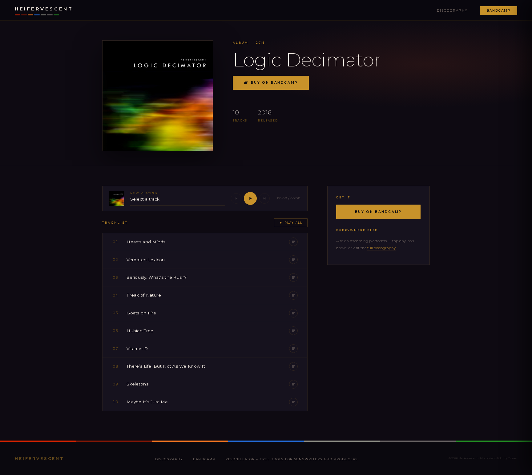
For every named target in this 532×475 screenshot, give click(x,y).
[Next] (264, 198)
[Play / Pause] (250, 198)
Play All (293, 222)
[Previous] (236, 198)
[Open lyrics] (293, 242)
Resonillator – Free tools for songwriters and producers (291, 459)
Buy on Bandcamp (274, 83)
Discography (452, 11)
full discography (381, 247)
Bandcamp (498, 11)
